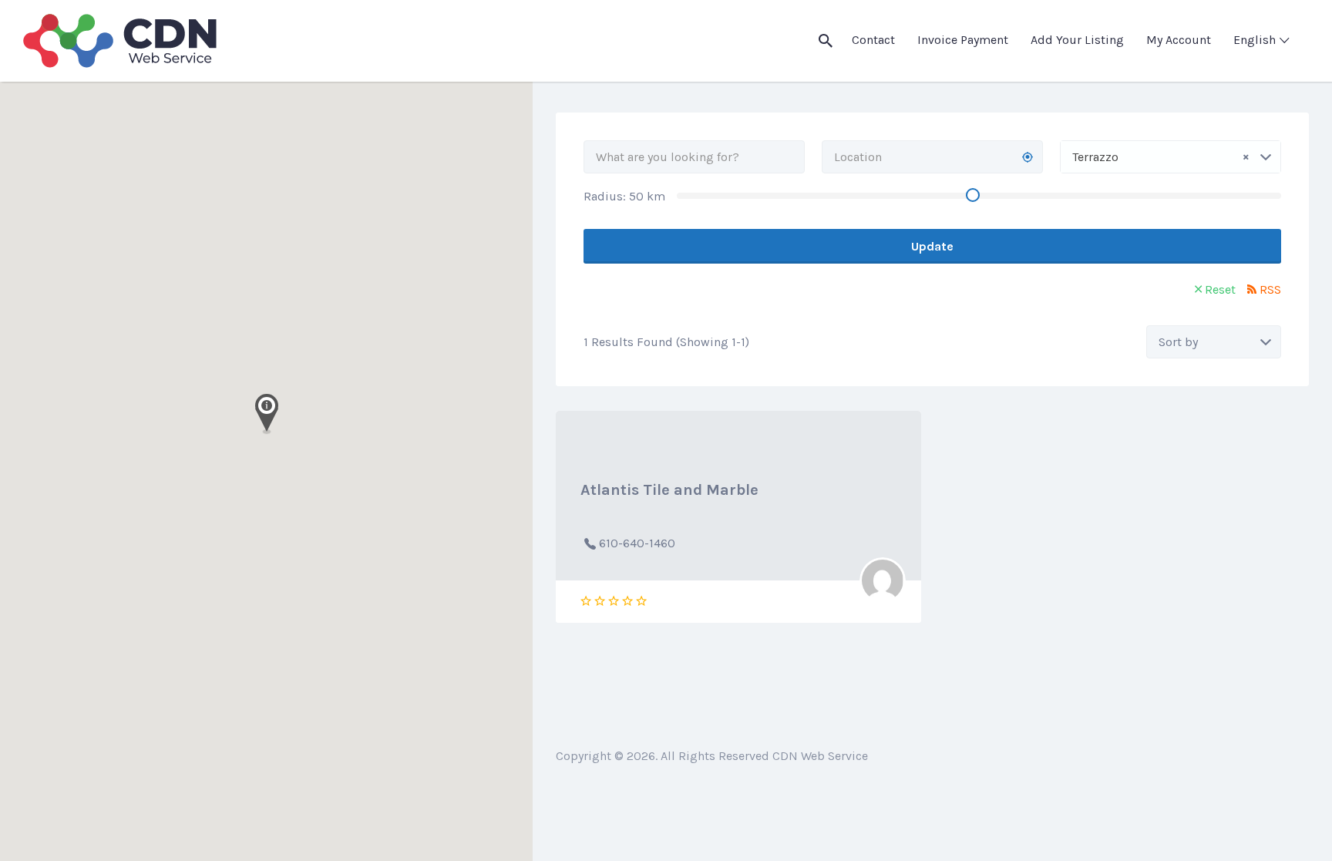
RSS (1270, 289)
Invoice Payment (962, 39)
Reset (1220, 289)
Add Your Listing (1077, 39)
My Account (1178, 39)
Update (932, 246)
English (1254, 39)
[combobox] (1170, 156)
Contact (873, 39)
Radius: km (624, 196)
